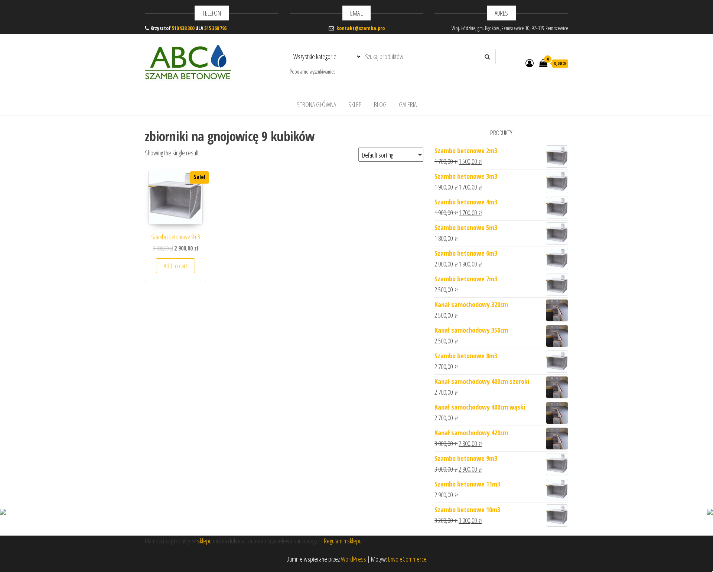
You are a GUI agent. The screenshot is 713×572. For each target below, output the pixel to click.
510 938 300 (183, 28)
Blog (380, 104)
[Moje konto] (529, 62)
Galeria (408, 104)
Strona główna (316, 104)
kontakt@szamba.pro (360, 28)
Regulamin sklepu (343, 540)
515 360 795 (215, 28)
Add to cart (175, 265)
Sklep (355, 104)
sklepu (204, 540)
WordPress (353, 559)
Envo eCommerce (407, 559)
